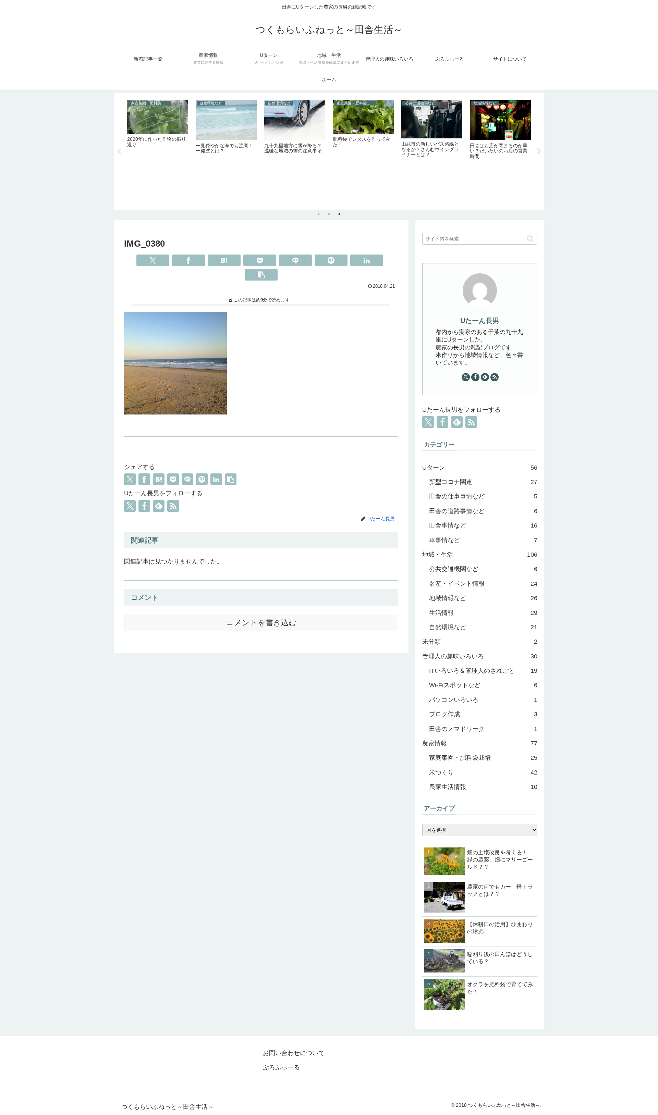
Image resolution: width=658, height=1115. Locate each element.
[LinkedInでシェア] (366, 260)
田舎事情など (483, 525)
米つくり (483, 772)
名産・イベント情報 (483, 583)
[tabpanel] (157, 150)
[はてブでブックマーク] (224, 260)
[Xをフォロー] (130, 506)
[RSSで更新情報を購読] (173, 506)
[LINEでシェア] (295, 260)
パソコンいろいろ (483, 699)
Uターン (479, 467)
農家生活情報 (483, 786)
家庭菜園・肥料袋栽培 (483, 757)
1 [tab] (318, 214)
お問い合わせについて (294, 1053)
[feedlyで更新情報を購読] (158, 506)
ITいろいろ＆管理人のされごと (483, 670)
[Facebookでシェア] (188, 260)
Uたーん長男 (479, 320)
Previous (118, 151)
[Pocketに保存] (259, 260)
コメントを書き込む (261, 622)
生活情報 (483, 612)
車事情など (483, 540)
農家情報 (479, 743)
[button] (261, 275)
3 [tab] (339, 214)
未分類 (479, 641)
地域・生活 (479, 554)
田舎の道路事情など (483, 511)
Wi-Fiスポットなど (483, 685)
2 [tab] (329, 214)
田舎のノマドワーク (483, 729)
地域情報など (483, 598)
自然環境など (483, 627)
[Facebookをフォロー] (144, 506)
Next (539, 151)
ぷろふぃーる (281, 1067)
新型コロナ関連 (483, 482)
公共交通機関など (483, 569)
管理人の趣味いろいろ (479, 656)
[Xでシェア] (152, 260)
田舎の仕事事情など (483, 496)
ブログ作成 (483, 714)
